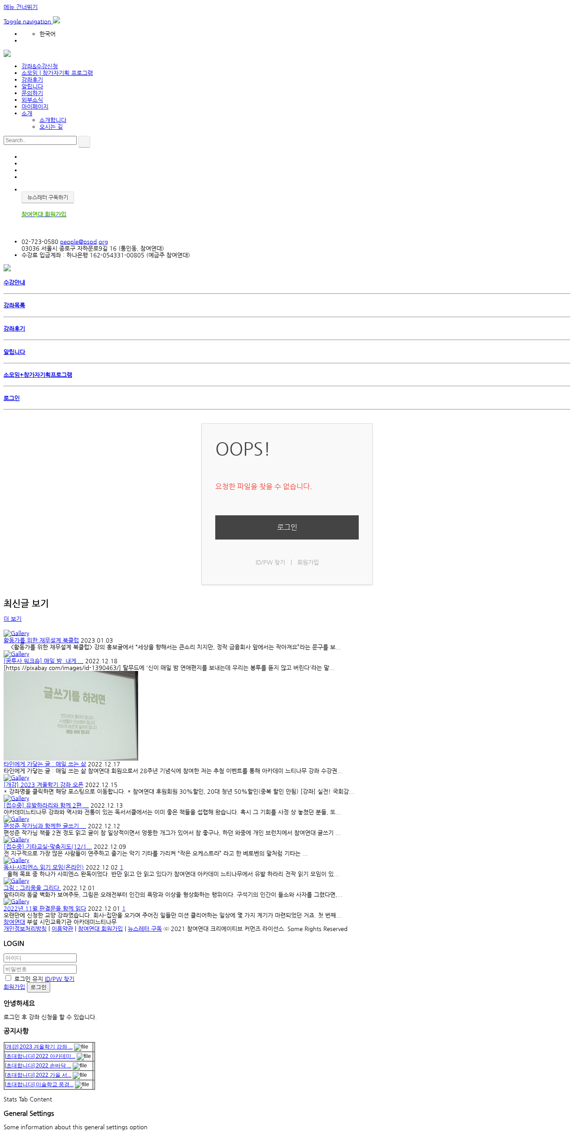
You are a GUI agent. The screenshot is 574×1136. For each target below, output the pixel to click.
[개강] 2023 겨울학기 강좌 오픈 (43, 784)
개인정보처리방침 (25, 928)
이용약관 (62, 928)
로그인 (287, 527)
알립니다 (32, 86)
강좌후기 (32, 79)
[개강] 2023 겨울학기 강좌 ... (39, 1047)
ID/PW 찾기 (270, 562)
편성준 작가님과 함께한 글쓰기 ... (45, 826)
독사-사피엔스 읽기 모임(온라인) (44, 867)
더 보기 (13, 618)
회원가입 (308, 562)
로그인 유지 (29, 978)
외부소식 (32, 99)
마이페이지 (35, 106)
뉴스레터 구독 (145, 928)
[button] (28, 21)
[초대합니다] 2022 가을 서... (38, 1075)
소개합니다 (52, 120)
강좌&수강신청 (40, 66)
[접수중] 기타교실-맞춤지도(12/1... (48, 846)
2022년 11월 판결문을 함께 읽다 (45, 908)
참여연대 (14, 921)
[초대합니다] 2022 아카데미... (40, 1056)
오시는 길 (51, 126)
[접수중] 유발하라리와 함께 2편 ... (46, 805)
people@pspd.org (84, 241)
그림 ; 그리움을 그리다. (32, 887)
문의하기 (32, 93)
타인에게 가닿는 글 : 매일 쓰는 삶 (45, 764)
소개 (27, 113)
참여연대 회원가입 (100, 928)
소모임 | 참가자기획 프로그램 (57, 73)
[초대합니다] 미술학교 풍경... (39, 1084)
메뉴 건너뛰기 (21, 7)
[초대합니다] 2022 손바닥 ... (38, 1065)
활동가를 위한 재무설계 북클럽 (41, 640)
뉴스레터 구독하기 (47, 197)
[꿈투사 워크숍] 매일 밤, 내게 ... (43, 660)
